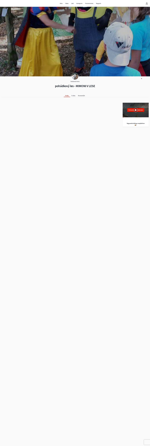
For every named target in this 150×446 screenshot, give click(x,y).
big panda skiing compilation (136, 123)
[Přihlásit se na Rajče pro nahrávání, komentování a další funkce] (147, 3)
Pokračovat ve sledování (135, 110)
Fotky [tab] (67, 95)
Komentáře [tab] (81, 95)
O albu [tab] (73, 95)
